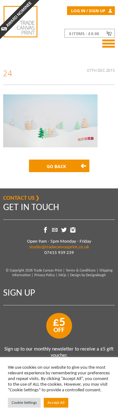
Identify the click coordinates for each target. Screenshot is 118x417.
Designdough (96, 275)
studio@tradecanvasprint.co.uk (59, 247)
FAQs (62, 275)
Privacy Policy (44, 275)
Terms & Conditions (81, 270)
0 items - (84, 33)
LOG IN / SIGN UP (88, 10)
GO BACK (56, 166)
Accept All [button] (56, 403)
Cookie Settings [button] (24, 403)
